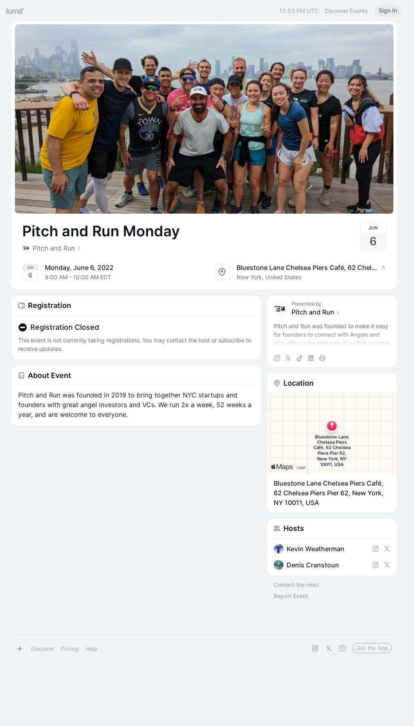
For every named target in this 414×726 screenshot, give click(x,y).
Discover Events (346, 10)
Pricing (70, 648)
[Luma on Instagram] (315, 648)
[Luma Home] (15, 10)
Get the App (372, 648)
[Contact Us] (342, 648)
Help (91, 648)
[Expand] (332, 343)
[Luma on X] (329, 648)
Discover (42, 648)
